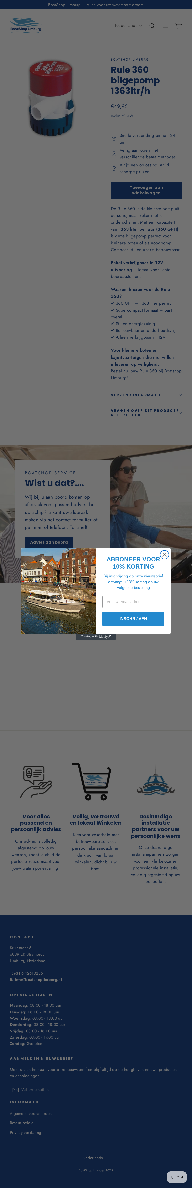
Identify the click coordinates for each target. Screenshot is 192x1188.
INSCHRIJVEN (133, 619)
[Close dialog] (164, 554)
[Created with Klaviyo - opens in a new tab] (96, 637)
